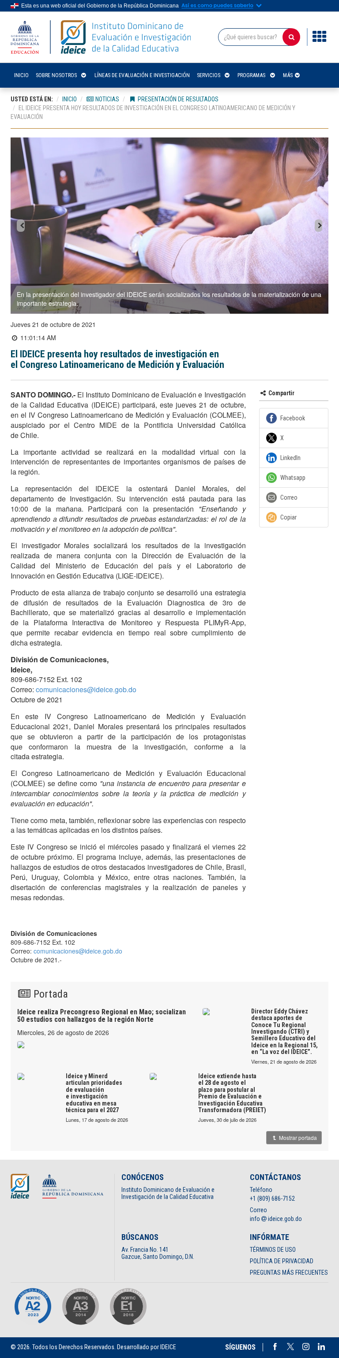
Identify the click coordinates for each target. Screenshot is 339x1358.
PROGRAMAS (251, 75)
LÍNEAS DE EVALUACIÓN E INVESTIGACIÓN (142, 75)
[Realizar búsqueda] (291, 37)
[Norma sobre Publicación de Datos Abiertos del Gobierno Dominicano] (80, 1306)
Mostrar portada (297, 1137)
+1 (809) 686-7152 (272, 1198)
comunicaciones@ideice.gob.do (86, 689)
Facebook (275, 1346)
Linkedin (321, 1346)
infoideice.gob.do (276, 1218)
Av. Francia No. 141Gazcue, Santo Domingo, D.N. (157, 1253)
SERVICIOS (208, 75)
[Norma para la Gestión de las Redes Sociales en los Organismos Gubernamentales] (128, 1306)
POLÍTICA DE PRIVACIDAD (281, 1261)
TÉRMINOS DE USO (273, 1249)
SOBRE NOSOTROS (56, 75)
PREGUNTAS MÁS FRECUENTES (289, 1272)
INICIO (21, 75)
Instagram (305, 1346)
